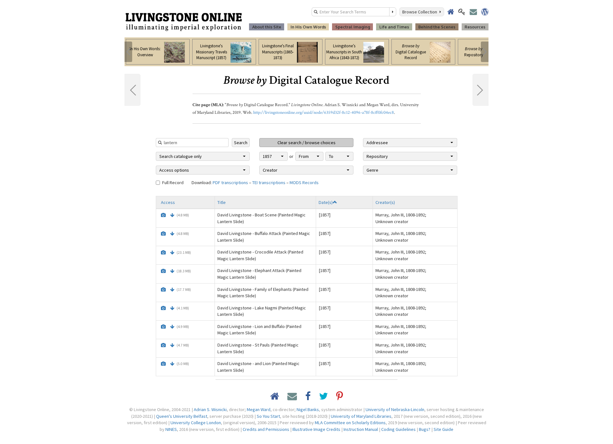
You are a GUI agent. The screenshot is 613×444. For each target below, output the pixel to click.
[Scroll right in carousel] (484, 52)
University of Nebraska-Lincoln (395, 409)
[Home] (184, 21)
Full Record (173, 182)
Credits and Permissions (266, 429)
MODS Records (304, 182)
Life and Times (394, 26)
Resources (475, 26)
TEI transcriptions (268, 182)
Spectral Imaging (352, 26)
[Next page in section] (480, 90)
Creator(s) (385, 202)
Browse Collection (420, 12)
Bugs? (424, 429)
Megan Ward (258, 409)
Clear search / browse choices (306, 142)
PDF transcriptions (230, 182)
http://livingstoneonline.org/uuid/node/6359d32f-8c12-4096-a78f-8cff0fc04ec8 (323, 112)
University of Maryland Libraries (361, 416)
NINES (171, 429)
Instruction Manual (361, 429)
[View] (163, 215)
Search (240, 142)
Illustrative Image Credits (316, 429)
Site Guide (443, 429)
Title (221, 202)
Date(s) (326, 202)
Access (168, 202)
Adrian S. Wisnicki (210, 409)
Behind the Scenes (436, 26)
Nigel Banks (308, 409)
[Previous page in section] (132, 90)
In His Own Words (308, 26)
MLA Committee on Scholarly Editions (350, 422)
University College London (195, 422)
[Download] (172, 215)
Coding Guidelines (398, 429)
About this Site (266, 26)
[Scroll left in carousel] (128, 52)
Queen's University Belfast (181, 416)
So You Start (268, 416)
